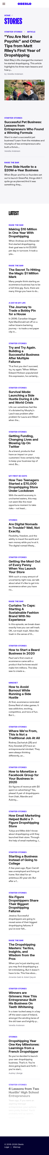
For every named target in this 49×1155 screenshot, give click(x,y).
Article (31, 32)
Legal (6, 1147)
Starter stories (13, 32)
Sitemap (16, 1147)
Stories (13, 520)
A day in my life (17, 303)
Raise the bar (11, 162)
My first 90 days (18, 476)
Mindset (13, 683)
